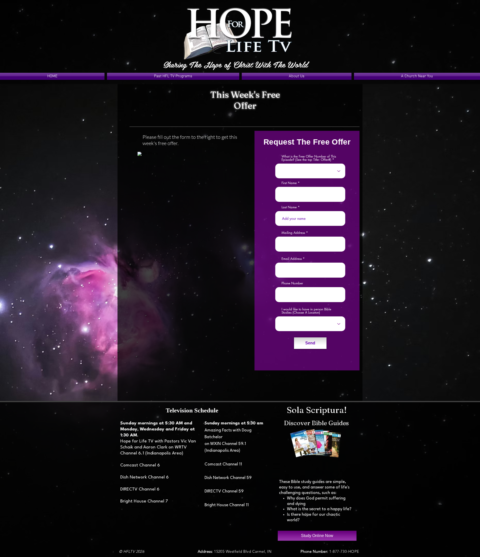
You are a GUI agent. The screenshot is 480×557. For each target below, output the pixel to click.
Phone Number (292, 283)
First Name (289, 183)
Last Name (289, 207)
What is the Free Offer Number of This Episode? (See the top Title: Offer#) (309, 158)
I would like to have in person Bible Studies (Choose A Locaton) (306, 311)
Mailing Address (293, 232)
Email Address (292, 258)
